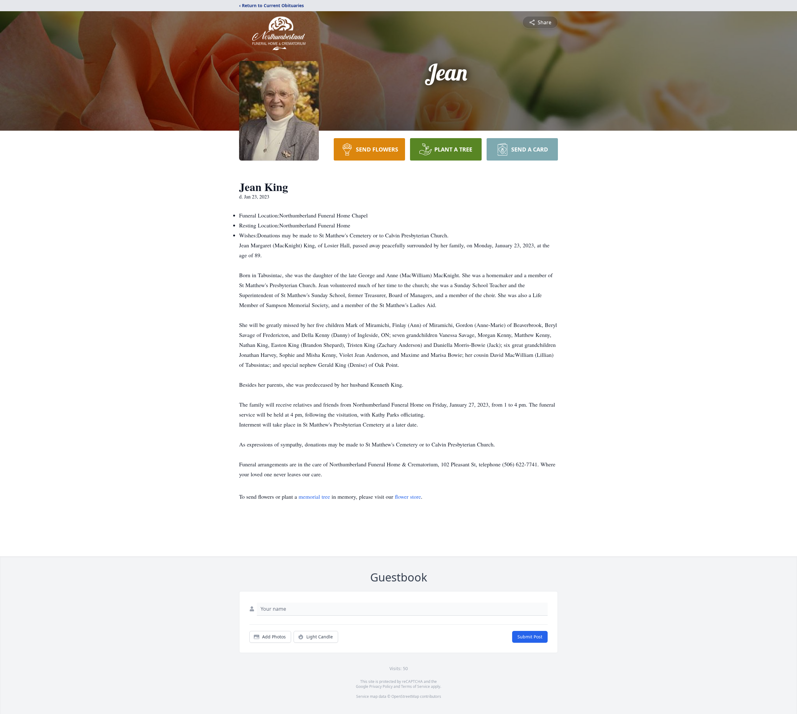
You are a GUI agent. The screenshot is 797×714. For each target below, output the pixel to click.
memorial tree (314, 496)
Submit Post (529, 637)
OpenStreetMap (405, 696)
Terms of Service (415, 686)
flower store (408, 496)
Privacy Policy (381, 686)
